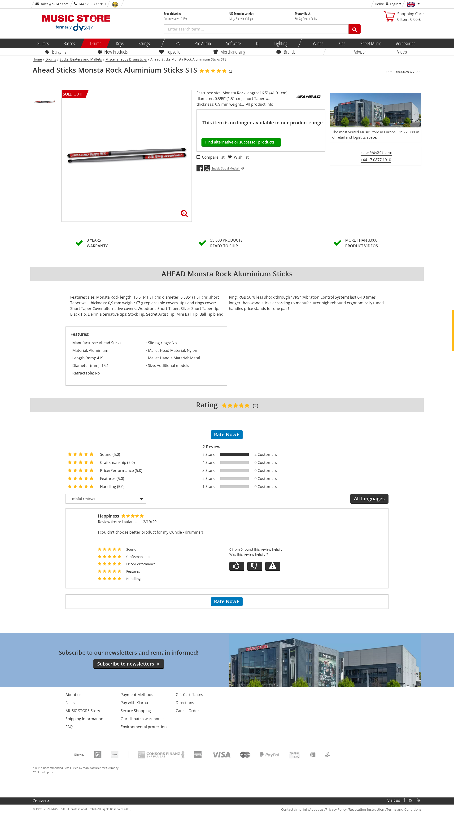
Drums (95, 43)
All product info (259, 104)
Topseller (174, 51)
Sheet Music (370, 43)
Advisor (360, 51)
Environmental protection (144, 726)
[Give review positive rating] (236, 566)
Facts (70, 702)
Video (402, 51)
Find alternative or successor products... (241, 142)
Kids (341, 43)
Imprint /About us (309, 809)
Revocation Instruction (366, 809)
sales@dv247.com (54, 4)
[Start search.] (355, 29)
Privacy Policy (336, 809)
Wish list (241, 157)
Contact (40, 800)
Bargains (59, 51)
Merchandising (232, 51)
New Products (116, 51)
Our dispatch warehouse (143, 718)
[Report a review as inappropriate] (272, 566)
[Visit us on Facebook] (404, 800)
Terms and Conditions (403, 809)
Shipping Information (84, 718)
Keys (120, 43)
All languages (369, 498)
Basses (69, 43)
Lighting (280, 43)
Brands (290, 51)
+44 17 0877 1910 (376, 159)
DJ (257, 43)
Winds (318, 43)
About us (73, 694)
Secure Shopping (136, 710)
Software (233, 43)
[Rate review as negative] (254, 566)
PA (177, 43)
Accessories (405, 43)
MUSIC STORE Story (82, 710)
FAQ (69, 726)
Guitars (43, 43)
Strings (144, 43)
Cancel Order (187, 710)
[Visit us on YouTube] (418, 800)
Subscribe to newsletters (125, 664)
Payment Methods (137, 694)
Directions (185, 702)
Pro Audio (203, 43)
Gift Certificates (189, 694)
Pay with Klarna (134, 702)
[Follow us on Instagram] (411, 800)
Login (394, 4)
